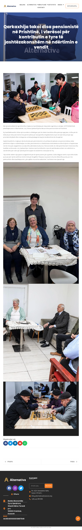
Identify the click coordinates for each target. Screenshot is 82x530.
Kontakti (41, 7)
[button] (5, 443)
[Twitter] (21, 488)
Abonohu (48, 486)
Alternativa (31, 5)
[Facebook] (9, 488)
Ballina (22, 5)
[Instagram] (15, 488)
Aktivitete (52, 5)
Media (60, 5)
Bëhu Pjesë (42, 5)
